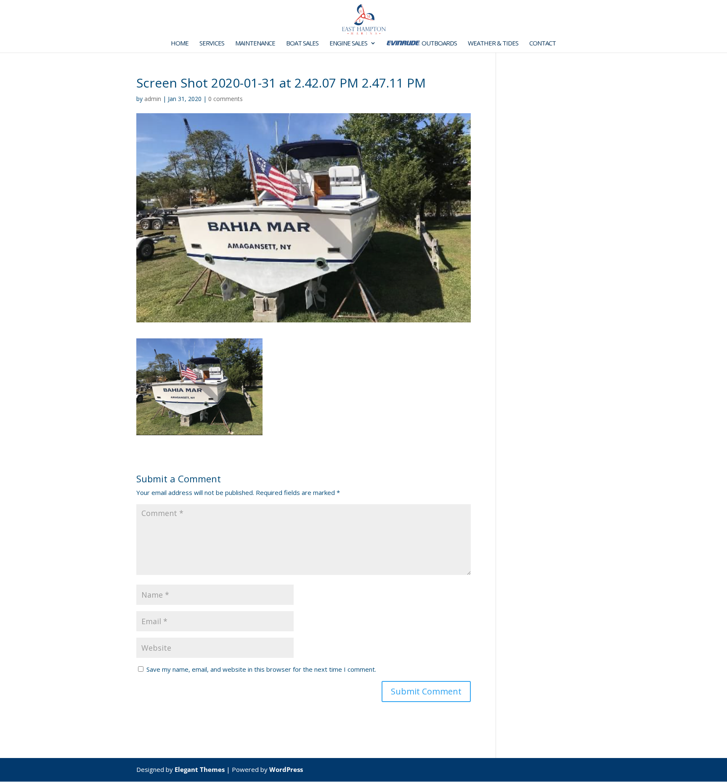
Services (211, 43)
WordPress (286, 769)
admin (152, 99)
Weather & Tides (493, 43)
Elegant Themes (200, 769)
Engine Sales (348, 43)
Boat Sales (302, 43)
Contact (542, 43)
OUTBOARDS (438, 43)
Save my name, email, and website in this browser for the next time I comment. (261, 669)
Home (179, 43)
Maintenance (255, 43)
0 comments (225, 99)
